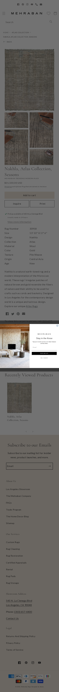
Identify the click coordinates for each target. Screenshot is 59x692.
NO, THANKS (44, 357)
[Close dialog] (57, 326)
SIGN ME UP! (44, 353)
